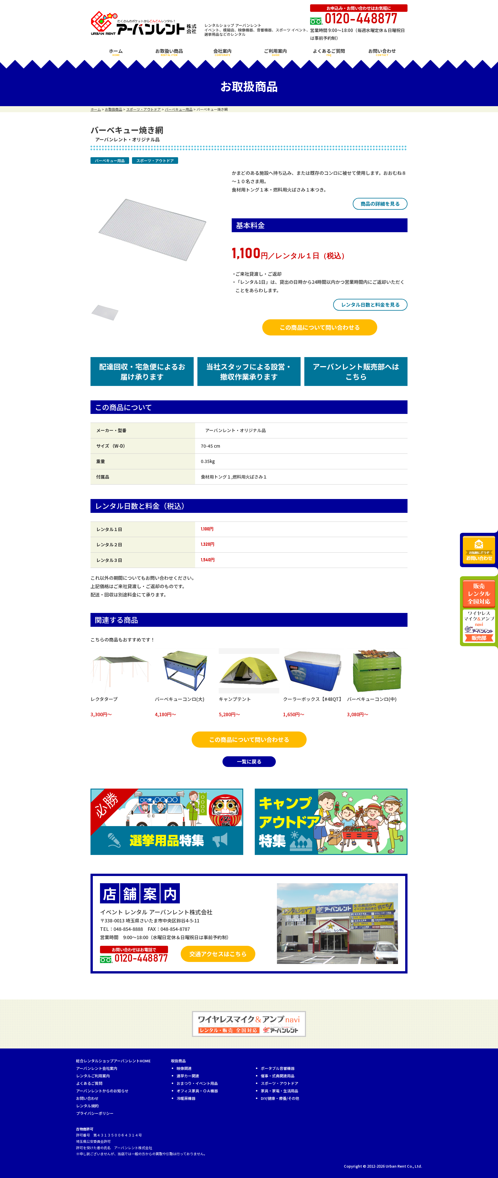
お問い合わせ (382, 52)
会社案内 (222, 52)
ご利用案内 (275, 52)
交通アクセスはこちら (218, 954)
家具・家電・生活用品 (279, 1090)
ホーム (116, 52)
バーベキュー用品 (110, 160)
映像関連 (184, 1068)
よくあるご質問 (329, 52)
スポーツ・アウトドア (155, 160)
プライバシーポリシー (95, 1113)
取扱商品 (178, 1060)
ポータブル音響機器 (278, 1068)
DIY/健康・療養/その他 (280, 1098)
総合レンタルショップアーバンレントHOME (113, 1060)
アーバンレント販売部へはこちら (356, 371)
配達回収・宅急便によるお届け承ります (142, 371)
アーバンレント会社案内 (96, 1068)
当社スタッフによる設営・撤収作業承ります (249, 371)
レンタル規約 (87, 1105)
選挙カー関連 (188, 1075)
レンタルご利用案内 (93, 1075)
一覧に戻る (249, 761)
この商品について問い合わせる (320, 327)
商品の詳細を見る (380, 203)
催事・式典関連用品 (278, 1075)
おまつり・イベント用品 (197, 1083)
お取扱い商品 (169, 52)
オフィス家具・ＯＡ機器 (197, 1090)
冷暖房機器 (186, 1098)
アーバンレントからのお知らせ (102, 1090)
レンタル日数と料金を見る (370, 304)
